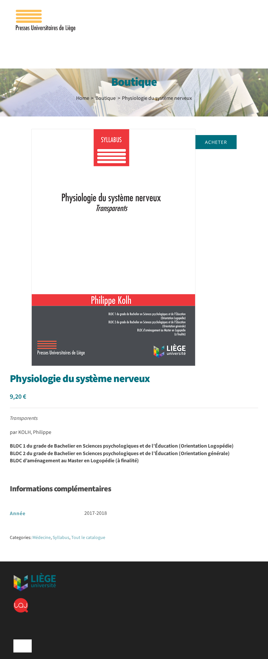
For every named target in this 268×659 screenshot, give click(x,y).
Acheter (216, 142)
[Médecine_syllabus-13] (113, 247)
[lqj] (20, 600)
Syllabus (61, 537)
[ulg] (34, 575)
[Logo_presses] (46, 12)
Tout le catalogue (88, 537)
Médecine (41, 537)
